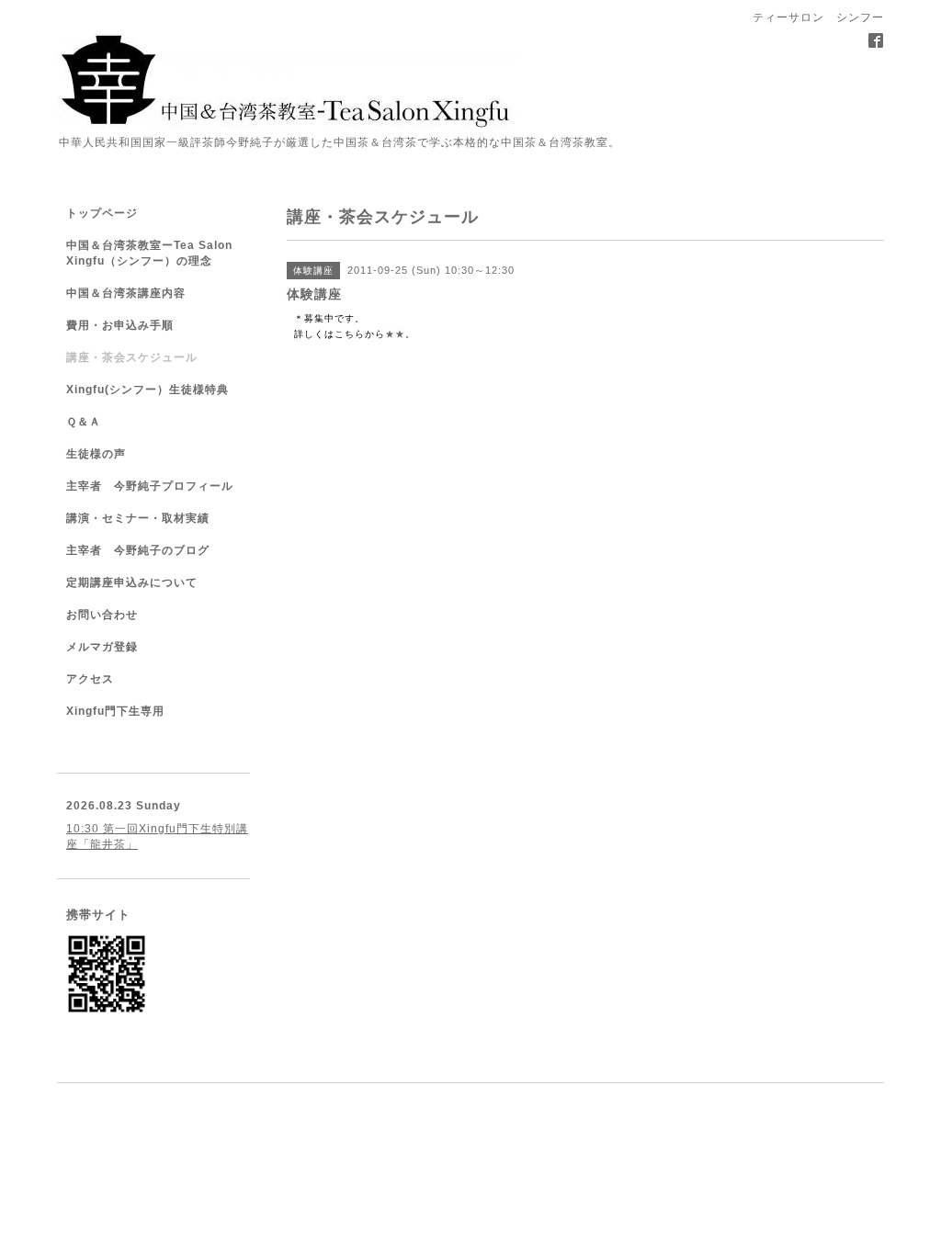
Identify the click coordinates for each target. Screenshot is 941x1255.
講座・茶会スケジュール (132, 357)
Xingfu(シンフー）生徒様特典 (147, 389)
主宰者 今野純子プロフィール (149, 486)
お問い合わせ (102, 614)
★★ (395, 334)
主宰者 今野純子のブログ (138, 550)
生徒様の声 (96, 453)
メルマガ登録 (102, 646)
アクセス (90, 679)
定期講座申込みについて (132, 582)
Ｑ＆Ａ (83, 421)
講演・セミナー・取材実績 (138, 518)
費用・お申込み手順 (120, 325)
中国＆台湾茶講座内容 (126, 293)
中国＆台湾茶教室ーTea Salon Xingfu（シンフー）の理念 (149, 253)
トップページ (102, 213)
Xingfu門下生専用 (115, 711)
